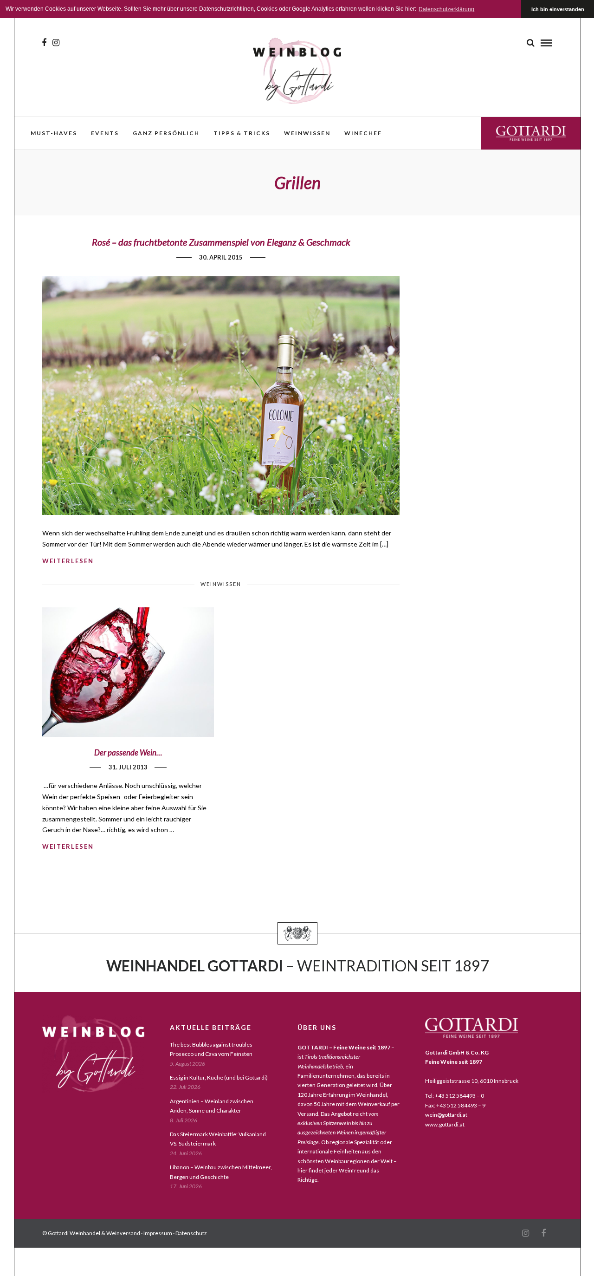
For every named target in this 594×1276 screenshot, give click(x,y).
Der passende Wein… (128, 752)
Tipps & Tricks (241, 133)
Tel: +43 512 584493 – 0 (454, 1095)
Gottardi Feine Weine (531, 133)
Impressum (157, 1233)
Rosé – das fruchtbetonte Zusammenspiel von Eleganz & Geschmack (221, 241)
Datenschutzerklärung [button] (446, 9)
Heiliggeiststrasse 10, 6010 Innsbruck (471, 1080)
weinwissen (307, 133)
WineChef (363, 133)
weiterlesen (68, 561)
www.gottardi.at (445, 1124)
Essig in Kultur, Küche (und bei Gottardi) (219, 1077)
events (105, 133)
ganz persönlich (166, 133)
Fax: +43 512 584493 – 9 (455, 1105)
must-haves (54, 133)
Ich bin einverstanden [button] (557, 9)
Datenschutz (191, 1233)
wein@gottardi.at (446, 1114)
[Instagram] (55, 43)
